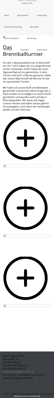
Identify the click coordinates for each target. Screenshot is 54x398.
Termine (8, 49)
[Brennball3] (27, 302)
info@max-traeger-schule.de (18, 371)
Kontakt (24, 49)
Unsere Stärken (11, 38)
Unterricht (42, 15)
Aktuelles (34, 26)
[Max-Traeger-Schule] (27, 4)
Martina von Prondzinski (27, 396)
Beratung (31, 38)
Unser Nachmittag (13, 26)
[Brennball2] (27, 232)
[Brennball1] (27, 162)
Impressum (42, 49)
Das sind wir (23, 15)
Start (6, 15)
